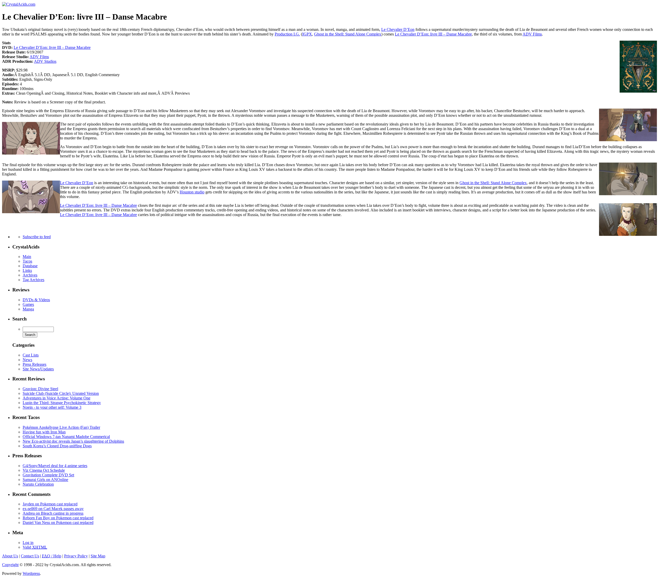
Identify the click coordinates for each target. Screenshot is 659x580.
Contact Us (30, 556)
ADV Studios (45, 61)
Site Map (98, 556)
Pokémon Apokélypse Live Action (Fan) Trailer (61, 427)
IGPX (307, 34)
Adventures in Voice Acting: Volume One (56, 398)
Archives (30, 275)
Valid (35, 547)
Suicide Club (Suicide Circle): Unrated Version (61, 393)
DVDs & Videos (36, 300)
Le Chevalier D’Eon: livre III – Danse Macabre (433, 34)
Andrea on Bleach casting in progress (53, 513)
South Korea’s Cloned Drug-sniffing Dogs (57, 446)
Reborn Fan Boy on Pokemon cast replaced (58, 518)
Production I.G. (287, 34)
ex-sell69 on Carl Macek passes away (53, 508)
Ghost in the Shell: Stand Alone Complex (347, 34)
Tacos (27, 261)
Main (27, 256)
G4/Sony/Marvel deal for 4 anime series (55, 465)
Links (27, 270)
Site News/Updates (38, 369)
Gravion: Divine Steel (40, 389)
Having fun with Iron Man (44, 432)
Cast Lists (31, 355)
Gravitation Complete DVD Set (48, 475)
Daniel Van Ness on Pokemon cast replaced (58, 522)
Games (28, 304)
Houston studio (192, 192)
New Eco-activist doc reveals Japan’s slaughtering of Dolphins (73, 441)
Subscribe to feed (37, 237)
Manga (28, 309)
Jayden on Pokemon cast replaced (50, 504)
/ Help (51, 556)
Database (30, 266)
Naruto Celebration (38, 484)
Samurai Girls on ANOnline (45, 479)
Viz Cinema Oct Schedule (44, 470)
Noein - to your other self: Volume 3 (52, 407)
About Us (10, 556)
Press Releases (34, 364)
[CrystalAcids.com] (18, 4)
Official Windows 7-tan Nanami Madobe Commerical (66, 436)
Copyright (10, 565)
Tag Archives (33, 280)
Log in (28, 542)
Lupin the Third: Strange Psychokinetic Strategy (62, 402)
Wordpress (31, 573)
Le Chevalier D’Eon (397, 29)
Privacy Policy (76, 556)
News (27, 360)
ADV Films (532, 34)
